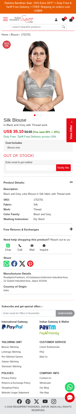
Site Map (44, 392)
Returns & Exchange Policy (16, 383)
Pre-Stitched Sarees (12, 356)
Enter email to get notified (18, 162)
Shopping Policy (10, 387)
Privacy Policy (9, 378)
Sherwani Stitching (11, 366)
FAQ (42, 352)
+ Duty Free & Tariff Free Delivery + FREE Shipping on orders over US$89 (39, 6)
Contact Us (45, 378)
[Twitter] (22, 263)
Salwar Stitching (10, 361)
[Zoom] (38, 75)
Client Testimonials (50, 347)
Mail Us (44, 356)
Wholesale (45, 383)
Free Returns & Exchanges (21, 229)
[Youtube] (45, 401)
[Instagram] (53, 401)
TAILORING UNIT (12, 342)
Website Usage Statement (15, 392)
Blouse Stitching (10, 347)
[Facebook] (14, 263)
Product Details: (14, 182)
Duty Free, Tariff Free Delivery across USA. (30, 136)
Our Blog (44, 387)
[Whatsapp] (6, 264)
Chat (8, 249)
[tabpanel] (38, 75)
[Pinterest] (30, 263)
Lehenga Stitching (11, 352)
